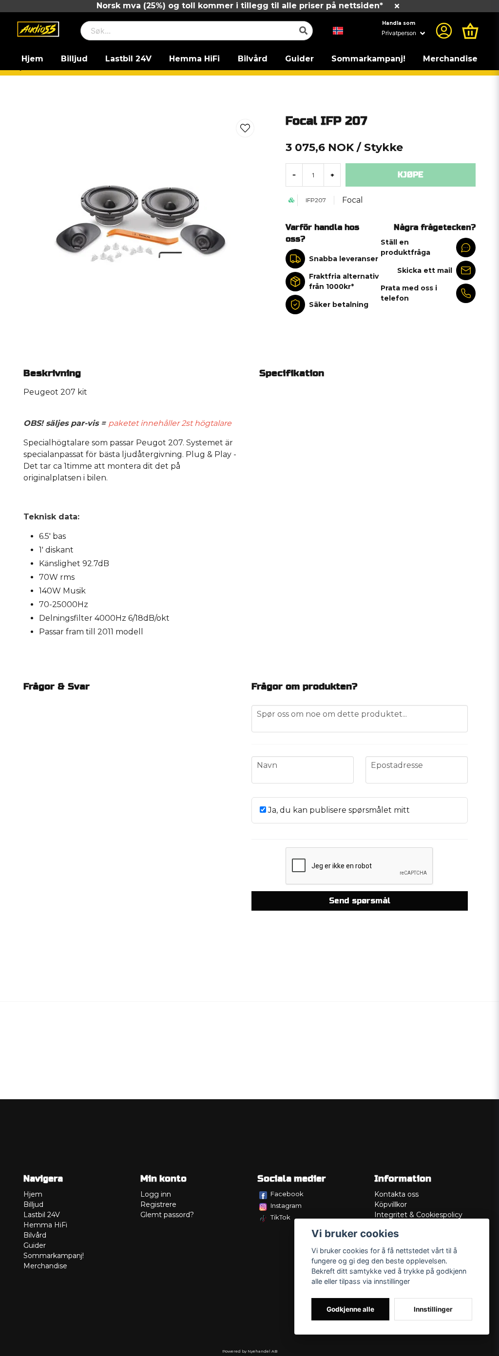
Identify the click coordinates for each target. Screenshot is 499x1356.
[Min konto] (444, 30)
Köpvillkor (390, 1204)
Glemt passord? (167, 1214)
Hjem (32, 58)
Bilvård (253, 58)
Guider (299, 58)
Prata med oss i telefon (409, 293)
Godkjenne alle (350, 1309)
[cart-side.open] (470, 30)
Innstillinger (433, 1309)
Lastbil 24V (128, 58)
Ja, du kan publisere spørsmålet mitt (338, 810)
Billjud (74, 58)
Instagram (286, 1205)
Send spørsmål (359, 900)
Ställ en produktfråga (405, 247)
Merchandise (450, 58)
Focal (352, 200)
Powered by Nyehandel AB (249, 1351)
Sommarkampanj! (368, 58)
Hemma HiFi (194, 58)
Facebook (287, 1194)
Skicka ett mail (424, 270)
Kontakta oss (396, 1194)
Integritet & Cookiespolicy (418, 1214)
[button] (338, 31)
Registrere (158, 1204)
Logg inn (155, 1194)
